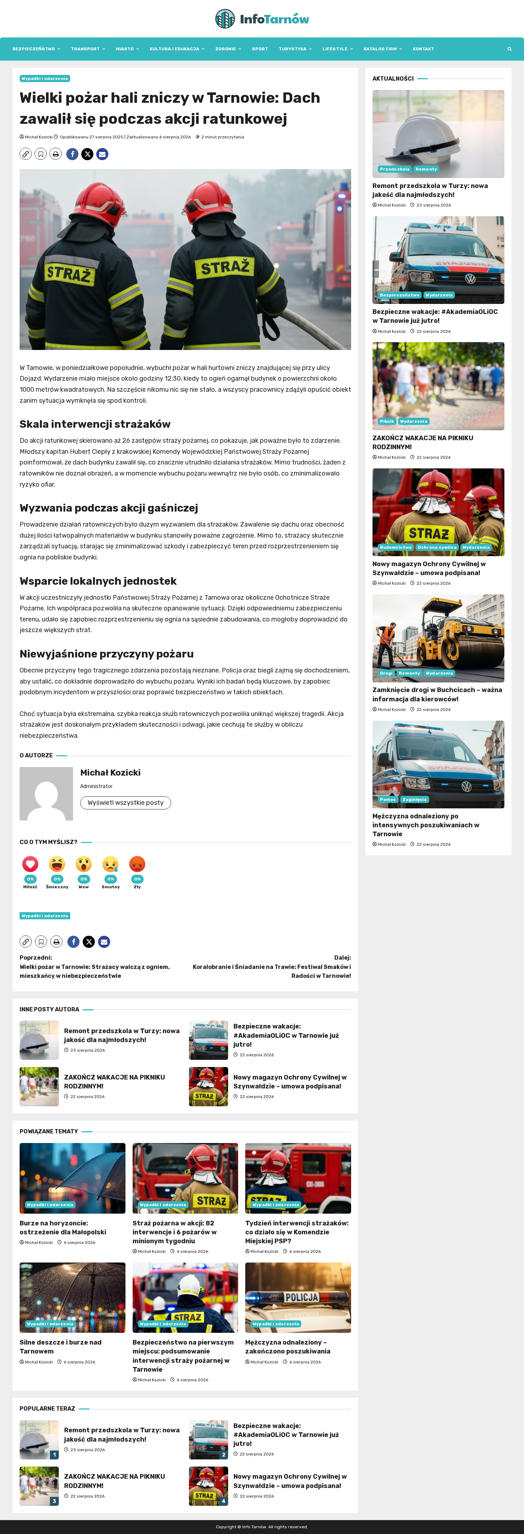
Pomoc (388, 799)
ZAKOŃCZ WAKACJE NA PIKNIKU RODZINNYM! (39, 1086)
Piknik (387, 421)
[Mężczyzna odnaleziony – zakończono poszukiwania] (298, 1298)
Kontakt (423, 48)
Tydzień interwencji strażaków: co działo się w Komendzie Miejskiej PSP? (297, 1232)
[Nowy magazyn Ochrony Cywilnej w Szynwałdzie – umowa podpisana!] (438, 512)
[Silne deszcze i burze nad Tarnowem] (72, 1298)
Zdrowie (225, 48)
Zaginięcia (414, 799)
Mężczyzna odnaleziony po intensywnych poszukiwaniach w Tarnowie (426, 825)
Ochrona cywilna (437, 547)
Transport (85, 48)
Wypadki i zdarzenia (45, 78)
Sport (260, 48)
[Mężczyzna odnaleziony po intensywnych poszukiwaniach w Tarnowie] (438, 765)
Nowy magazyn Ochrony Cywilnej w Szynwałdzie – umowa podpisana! (208, 1086)
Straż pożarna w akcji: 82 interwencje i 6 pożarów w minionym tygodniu (175, 1232)
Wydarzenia (439, 295)
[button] (510, 49)
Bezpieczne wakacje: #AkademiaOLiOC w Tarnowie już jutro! (208, 1040)
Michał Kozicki (39, 136)
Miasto (125, 48)
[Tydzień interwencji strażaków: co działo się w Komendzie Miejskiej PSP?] (298, 1178)
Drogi (386, 673)
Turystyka (293, 48)
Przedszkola (395, 169)
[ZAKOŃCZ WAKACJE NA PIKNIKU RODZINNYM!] (438, 386)
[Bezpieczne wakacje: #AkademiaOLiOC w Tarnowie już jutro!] (438, 260)
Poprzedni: (95, 966)
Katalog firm (380, 48)
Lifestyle (335, 48)
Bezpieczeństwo (33, 48)
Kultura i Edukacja (174, 48)
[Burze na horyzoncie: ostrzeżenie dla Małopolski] (72, 1178)
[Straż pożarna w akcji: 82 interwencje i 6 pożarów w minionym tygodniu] (185, 1178)
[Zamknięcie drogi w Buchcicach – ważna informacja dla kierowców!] (438, 638)
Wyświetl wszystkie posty (126, 803)
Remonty (426, 169)
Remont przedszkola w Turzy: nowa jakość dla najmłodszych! (39, 1040)
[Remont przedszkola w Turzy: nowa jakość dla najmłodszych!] (438, 134)
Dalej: (272, 966)
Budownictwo (396, 547)
